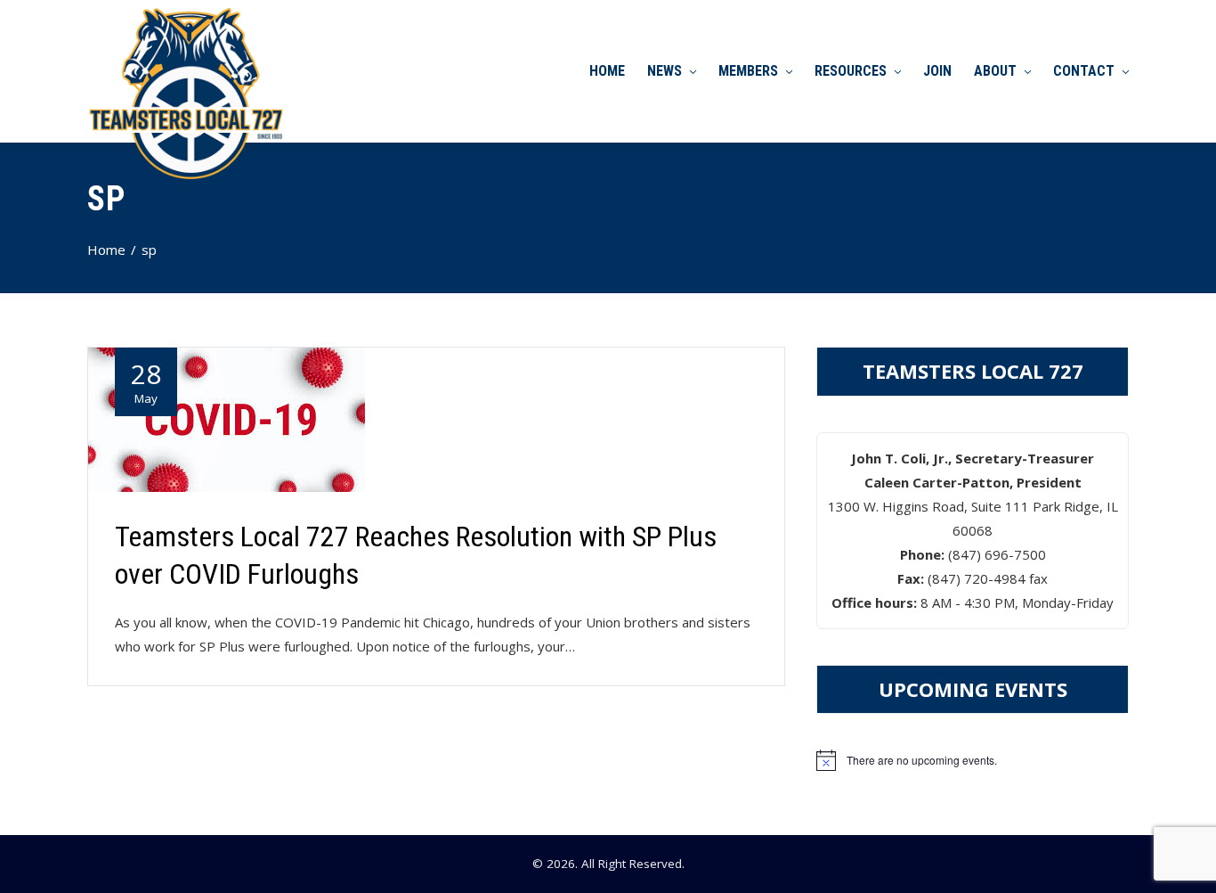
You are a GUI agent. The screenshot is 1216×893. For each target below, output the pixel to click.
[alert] (972, 760)
